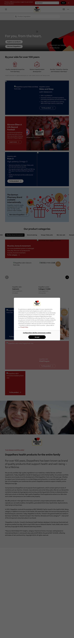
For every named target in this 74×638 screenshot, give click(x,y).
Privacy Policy (24, 327)
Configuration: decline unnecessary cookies (37, 333)
